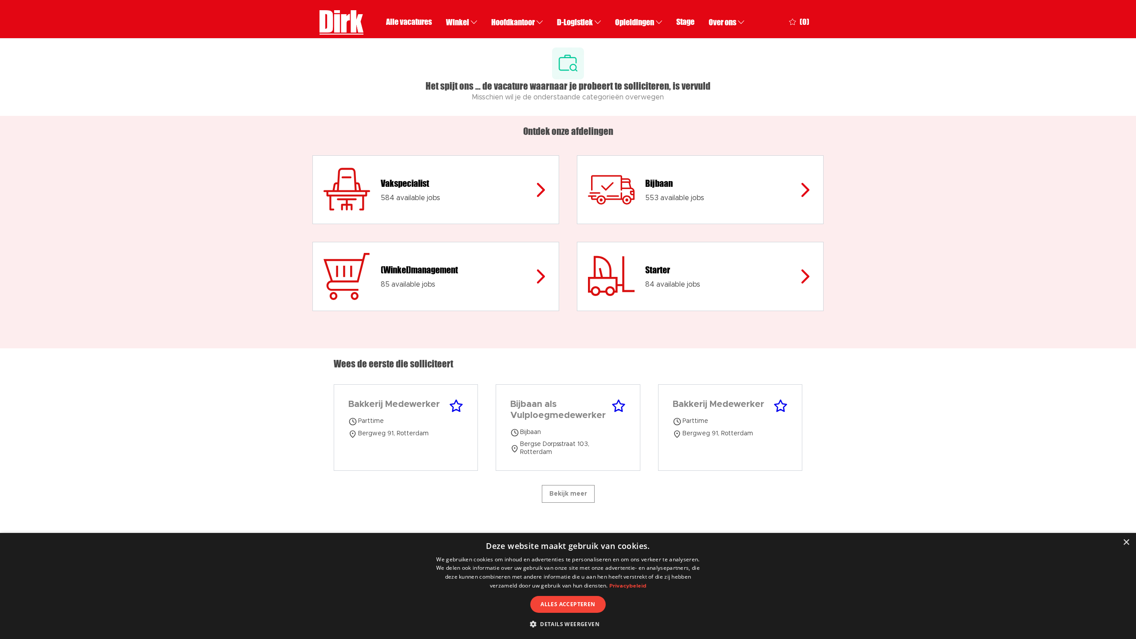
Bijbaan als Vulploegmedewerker (558, 410)
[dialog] (568, 586)
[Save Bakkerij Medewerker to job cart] (456, 406)
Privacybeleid (627, 585)
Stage (685, 22)
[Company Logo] (341, 21)
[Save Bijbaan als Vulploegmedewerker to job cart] (618, 406)
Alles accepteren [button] (567, 604)
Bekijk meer (568, 494)
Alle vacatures (409, 22)
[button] (568, 623)
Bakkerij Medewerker (394, 404)
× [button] (1126, 542)
